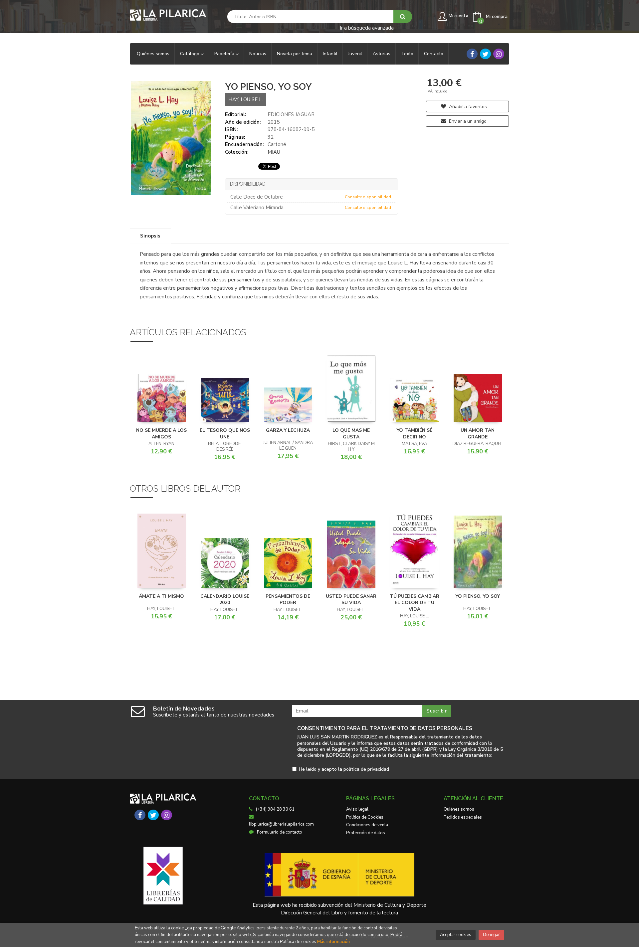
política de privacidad (366, 769)
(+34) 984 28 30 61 (275, 809)
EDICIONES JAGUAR (291, 114)
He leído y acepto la (344, 769)
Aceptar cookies (455, 935)
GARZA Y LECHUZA (288, 430)
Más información (333, 942)
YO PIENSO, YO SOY (478, 596)
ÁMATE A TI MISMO (161, 596)
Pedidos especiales (463, 817)
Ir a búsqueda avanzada (367, 27)
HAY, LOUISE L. (245, 99)
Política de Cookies (364, 817)
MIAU (274, 152)
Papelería (225, 54)
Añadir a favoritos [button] (467, 106)
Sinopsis (150, 236)
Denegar (491, 935)
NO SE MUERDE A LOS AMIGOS (161, 433)
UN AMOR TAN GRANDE (478, 433)
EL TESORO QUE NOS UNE (225, 433)
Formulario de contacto (279, 832)
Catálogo (190, 54)
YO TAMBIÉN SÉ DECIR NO (414, 433)
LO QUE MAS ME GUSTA (351, 433)
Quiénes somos (459, 809)
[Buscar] (402, 16)
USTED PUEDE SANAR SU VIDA (351, 599)
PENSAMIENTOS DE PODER (288, 599)
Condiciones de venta (367, 825)
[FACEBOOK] (472, 54)
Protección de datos (365, 833)
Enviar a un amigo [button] (467, 121)
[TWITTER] (485, 54)
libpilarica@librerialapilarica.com (281, 824)
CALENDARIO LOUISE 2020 (224, 599)
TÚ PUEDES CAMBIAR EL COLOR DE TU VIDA (414, 602)
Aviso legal (357, 809)
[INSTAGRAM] (498, 54)
